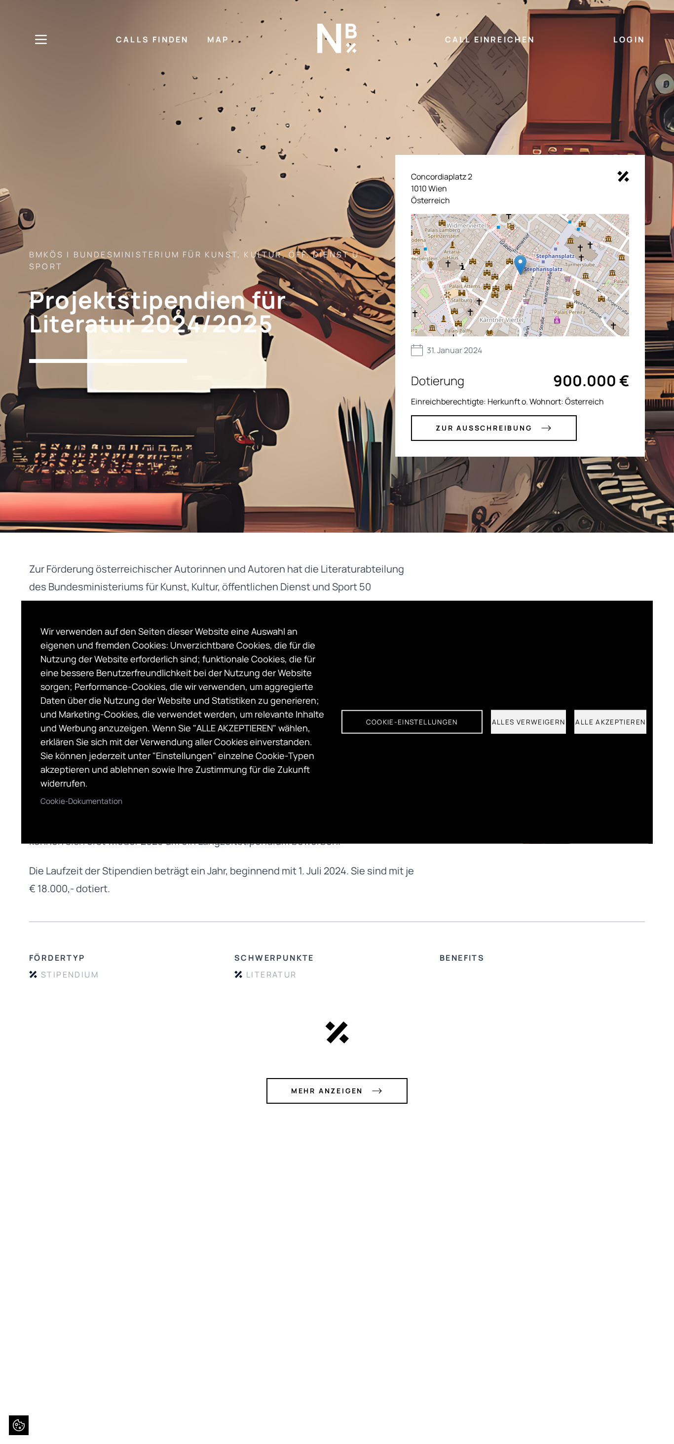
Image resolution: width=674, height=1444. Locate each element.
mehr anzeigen (327, 1090)
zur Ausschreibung (484, 428)
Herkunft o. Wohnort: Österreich (545, 401)
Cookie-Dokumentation (81, 800)
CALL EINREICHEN (490, 39)
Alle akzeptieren (610, 722)
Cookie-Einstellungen (412, 722)
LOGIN (629, 39)
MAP (218, 39)
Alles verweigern (528, 722)
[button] (520, 265)
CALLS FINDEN (152, 39)
